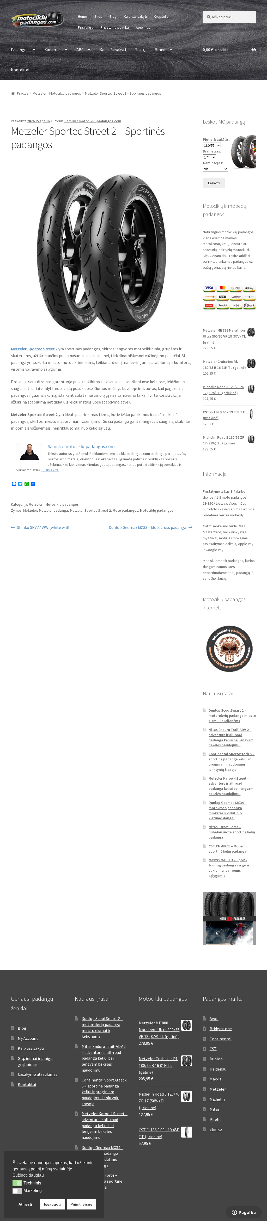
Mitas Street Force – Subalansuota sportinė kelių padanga (232, 832)
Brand (160, 49)
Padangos (19, 49)
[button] (17, 1183)
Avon (214, 1018)
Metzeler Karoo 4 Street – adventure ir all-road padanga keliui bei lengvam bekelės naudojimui (231, 786)
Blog (113, 16)
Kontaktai (20, 69)
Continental (221, 1038)
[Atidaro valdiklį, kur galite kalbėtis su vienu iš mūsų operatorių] (244, 1212)
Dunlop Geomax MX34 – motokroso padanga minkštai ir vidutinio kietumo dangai (227, 810)
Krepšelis (161, 16)
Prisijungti (85, 27)
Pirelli (215, 1119)
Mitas (215, 1109)
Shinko (216, 1129)
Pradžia (22, 93)
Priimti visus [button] (81, 1204)
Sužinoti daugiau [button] (28, 1175)
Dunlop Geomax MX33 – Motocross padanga (147, 527)
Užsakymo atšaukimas (37, 1074)
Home (82, 16)
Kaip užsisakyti (135, 16)
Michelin (217, 1099)
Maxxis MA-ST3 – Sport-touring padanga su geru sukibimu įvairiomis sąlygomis (229, 868)
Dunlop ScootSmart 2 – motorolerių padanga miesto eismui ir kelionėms (232, 715)
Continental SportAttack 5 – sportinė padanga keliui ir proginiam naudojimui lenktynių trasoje (231, 761)
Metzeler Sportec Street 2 (34, 348)
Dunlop (216, 1058)
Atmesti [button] (25, 1204)
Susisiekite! (50, 470)
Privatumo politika (115, 27)
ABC (80, 49)
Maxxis (215, 1079)
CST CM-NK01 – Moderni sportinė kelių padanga (228, 849)
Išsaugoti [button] (52, 1204)
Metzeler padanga (53, 510)
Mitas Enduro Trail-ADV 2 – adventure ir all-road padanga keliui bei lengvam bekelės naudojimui (231, 737)
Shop (98, 16)
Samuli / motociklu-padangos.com (92, 121)
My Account (28, 1038)
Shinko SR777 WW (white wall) (44, 527)
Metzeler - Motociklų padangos (57, 93)
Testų (140, 49)
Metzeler (30, 510)
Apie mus (143, 27)
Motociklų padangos (156, 510)
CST (213, 1048)
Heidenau (218, 1069)
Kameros (52, 49)
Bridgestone (221, 1028)
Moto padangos (125, 510)
